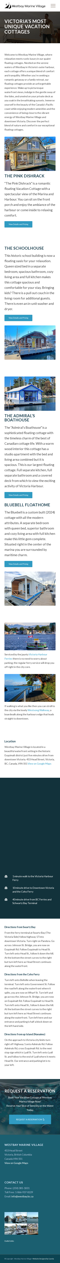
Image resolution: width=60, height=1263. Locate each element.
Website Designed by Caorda (43, 1259)
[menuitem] (52, 5)
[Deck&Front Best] (30, 589)
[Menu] (52, 5)
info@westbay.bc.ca (22, 1196)
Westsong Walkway (38, 710)
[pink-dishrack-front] (30, 154)
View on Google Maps (39, 763)
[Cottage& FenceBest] (30, 342)
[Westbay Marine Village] (24, 5)
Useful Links (9, 1241)
